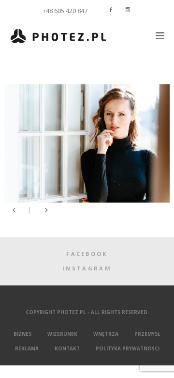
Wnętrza (105, 334)
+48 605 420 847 (65, 11)
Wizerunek (62, 334)
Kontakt (67, 348)
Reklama (27, 348)
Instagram (87, 268)
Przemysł (147, 334)
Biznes (22, 334)
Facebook (86, 253)
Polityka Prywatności (128, 348)
